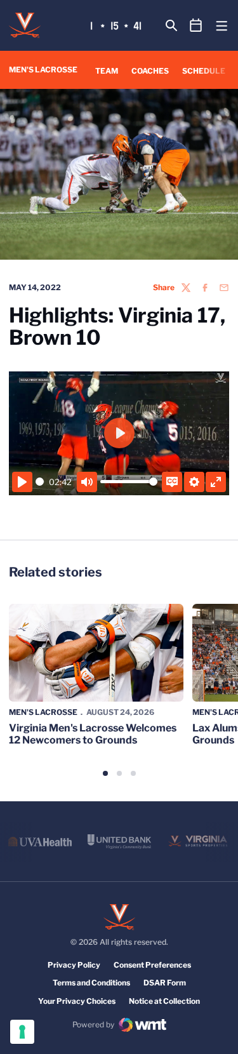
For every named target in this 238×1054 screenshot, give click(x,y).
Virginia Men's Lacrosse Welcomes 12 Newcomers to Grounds (92, 734)
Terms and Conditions (91, 982)
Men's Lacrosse (43, 712)
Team (106, 71)
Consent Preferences (152, 965)
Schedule (203, 71)
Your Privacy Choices (77, 1001)
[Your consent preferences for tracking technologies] (22, 1032)
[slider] (40, 482)
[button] (105, 773)
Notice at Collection (164, 1001)
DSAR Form (164, 982)
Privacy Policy (74, 965)
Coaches (150, 71)
